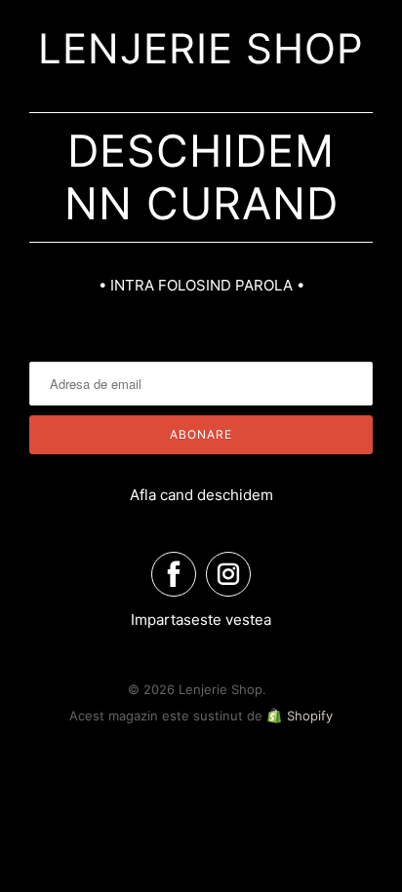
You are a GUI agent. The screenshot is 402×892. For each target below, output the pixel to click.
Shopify (310, 715)
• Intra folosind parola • (201, 285)
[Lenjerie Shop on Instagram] (228, 574)
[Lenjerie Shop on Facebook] (173, 574)
